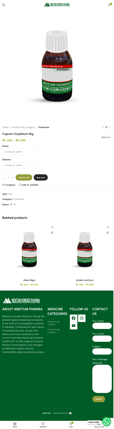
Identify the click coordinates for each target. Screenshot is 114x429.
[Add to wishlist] (52, 227)
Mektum (105, 137)
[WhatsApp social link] (14, 204)
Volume (6, 159)
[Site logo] (57, 4)
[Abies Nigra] (29, 250)
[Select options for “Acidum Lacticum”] (107, 232)
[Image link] (21, 300)
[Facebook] (73, 318)
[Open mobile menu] (4, 5)
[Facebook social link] (11, 204)
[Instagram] (82, 318)
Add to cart (24, 177)
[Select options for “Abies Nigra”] (52, 232)
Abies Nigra (29, 280)
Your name (98, 321)
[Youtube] (73, 325)
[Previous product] (103, 127)
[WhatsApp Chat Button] (106, 421)
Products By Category (23, 127)
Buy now (41, 177)
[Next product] (110, 127)
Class (5, 146)
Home (5, 127)
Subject (96, 346)
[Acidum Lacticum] (85, 250)
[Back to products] (106, 127)
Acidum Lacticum (85, 280)
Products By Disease (54, 323)
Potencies (44, 127)
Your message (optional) (99, 361)
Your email (98, 333)
